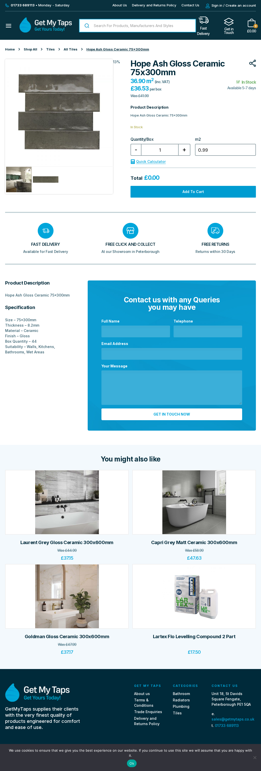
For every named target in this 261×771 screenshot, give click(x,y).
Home (10, 49)
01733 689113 (227, 725)
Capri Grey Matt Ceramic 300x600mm (194, 542)
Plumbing (181, 706)
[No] (254, 757)
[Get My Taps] (45, 31)
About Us (119, 5)
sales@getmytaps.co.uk (233, 719)
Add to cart (193, 191)
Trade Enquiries (148, 712)
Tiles (50, 49)
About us (142, 693)
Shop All (30, 49)
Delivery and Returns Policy (154, 5)
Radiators (181, 700)
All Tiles (70, 49)
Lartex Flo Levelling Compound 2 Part (194, 636)
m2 (198, 139)
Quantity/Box (141, 139)
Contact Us (190, 5)
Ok (131, 763)
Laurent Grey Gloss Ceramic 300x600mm (66, 542)
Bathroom (181, 693)
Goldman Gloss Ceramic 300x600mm (67, 636)
